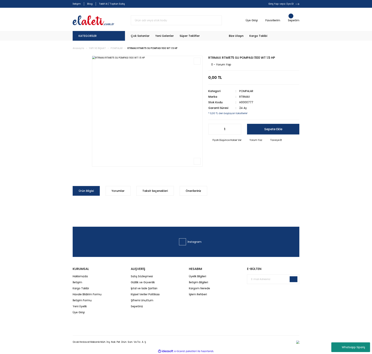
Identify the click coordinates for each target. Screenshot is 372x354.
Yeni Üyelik (80, 306)
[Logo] (93, 20)
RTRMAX (244, 97)
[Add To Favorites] (197, 61)
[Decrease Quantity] (213, 129)
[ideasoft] (165, 351)
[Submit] (293, 279)
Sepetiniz (137, 306)
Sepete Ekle (273, 129)
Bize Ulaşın (236, 36)
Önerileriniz (193, 191)
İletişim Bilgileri (198, 282)
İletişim (77, 3)
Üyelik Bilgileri (197, 276)
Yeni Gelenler (164, 36)
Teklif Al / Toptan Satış (112, 3)
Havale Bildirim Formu (87, 294)
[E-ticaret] (185, 351)
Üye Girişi (79, 312)
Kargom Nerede (199, 288)
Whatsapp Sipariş (353, 347)
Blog (90, 3)
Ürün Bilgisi (86, 191)
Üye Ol (290, 3)
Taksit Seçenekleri (155, 191)
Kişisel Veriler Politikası (145, 294)
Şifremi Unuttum (142, 300)
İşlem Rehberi (198, 294)
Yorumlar (118, 191)
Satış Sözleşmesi (142, 276)
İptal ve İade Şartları (144, 288)
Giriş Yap (273, 3)
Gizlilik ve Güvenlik (143, 282)
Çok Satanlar (140, 36)
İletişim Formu (82, 300)
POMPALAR (246, 91)
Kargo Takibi (258, 36)
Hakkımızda (80, 276)
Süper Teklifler (190, 36)
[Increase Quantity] (236, 129)
